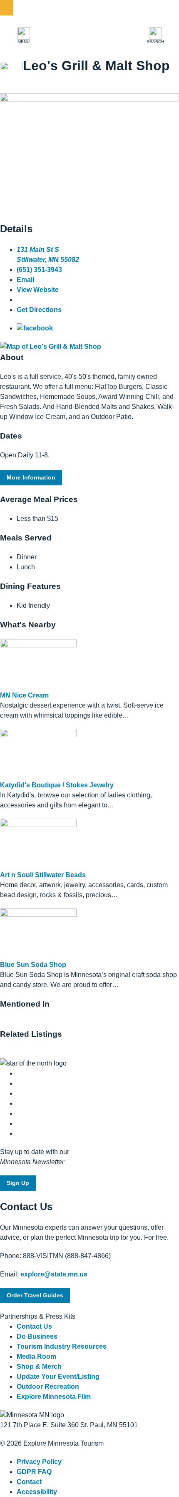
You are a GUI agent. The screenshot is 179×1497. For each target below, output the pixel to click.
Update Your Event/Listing (58, 1376)
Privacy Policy (39, 1461)
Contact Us (34, 1326)
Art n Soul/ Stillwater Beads (43, 874)
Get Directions (39, 309)
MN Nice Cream (24, 695)
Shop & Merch (39, 1366)
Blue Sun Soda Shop (33, 964)
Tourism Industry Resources (62, 1346)
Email (25, 279)
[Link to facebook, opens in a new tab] (35, 328)
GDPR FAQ (34, 1471)
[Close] (6, 7)
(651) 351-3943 (39, 269)
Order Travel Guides (35, 1295)
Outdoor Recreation (48, 1386)
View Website (38, 289)
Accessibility (37, 1491)
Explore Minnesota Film (54, 1396)
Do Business (37, 1336)
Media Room (36, 1356)
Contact (29, 1481)
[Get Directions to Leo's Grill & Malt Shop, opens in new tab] (50, 346)
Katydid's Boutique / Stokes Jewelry (57, 785)
